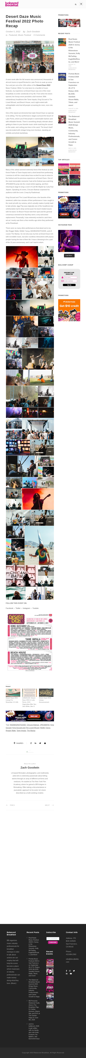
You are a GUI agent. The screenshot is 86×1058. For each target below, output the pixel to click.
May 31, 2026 (72, 148)
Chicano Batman (33, 725)
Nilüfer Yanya (45, 728)
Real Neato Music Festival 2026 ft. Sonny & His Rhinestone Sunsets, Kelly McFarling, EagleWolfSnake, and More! (74, 50)
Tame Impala (21, 731)
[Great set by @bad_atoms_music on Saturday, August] (69, 241)
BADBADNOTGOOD (18, 725)
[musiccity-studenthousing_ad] (69, 23)
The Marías (31, 731)
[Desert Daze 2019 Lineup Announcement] (46, 693)
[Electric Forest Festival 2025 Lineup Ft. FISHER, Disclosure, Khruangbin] (74, 180)
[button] (22, 147)
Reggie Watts (11, 731)
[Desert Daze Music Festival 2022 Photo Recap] (63, 180)
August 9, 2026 (73, 108)
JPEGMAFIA (45, 725)
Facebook (9, 608)
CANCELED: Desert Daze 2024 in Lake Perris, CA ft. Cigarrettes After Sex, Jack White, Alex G (29, 702)
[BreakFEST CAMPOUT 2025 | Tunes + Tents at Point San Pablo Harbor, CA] (63, 168)
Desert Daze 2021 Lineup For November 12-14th (12, 700)
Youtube (35, 608)
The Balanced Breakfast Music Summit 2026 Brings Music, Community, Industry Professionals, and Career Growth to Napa (74, 131)
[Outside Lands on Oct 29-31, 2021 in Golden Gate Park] (74, 168)
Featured (13, 35)
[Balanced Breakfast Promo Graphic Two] (30, 716)
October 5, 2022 (13, 31)
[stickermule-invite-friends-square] (69, 310)
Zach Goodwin (33, 31)
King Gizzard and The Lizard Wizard (25, 728)
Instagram (26, 608)
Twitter (18, 608)
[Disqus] (30, 842)
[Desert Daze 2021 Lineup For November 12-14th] (13, 693)
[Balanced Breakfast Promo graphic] (69, 207)
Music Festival (24, 35)
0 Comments (39, 35)
